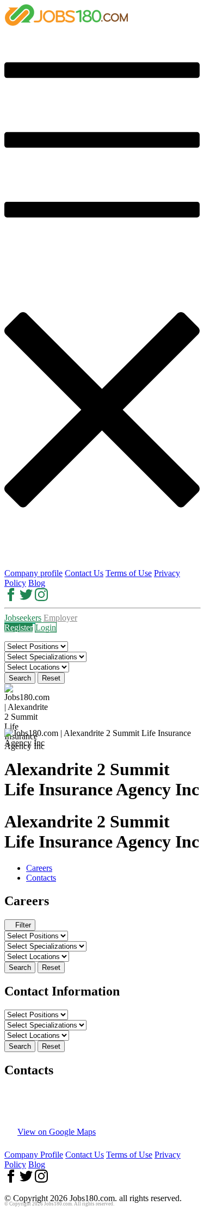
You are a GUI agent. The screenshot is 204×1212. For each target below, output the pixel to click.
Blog (36, 583)
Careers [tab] (39, 868)
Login (45, 627)
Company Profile (33, 1154)
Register (18, 627)
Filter (23, 925)
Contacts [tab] (41, 877)
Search (20, 678)
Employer (60, 617)
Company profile (33, 573)
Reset (51, 678)
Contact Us (84, 573)
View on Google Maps (56, 1131)
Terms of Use (129, 573)
